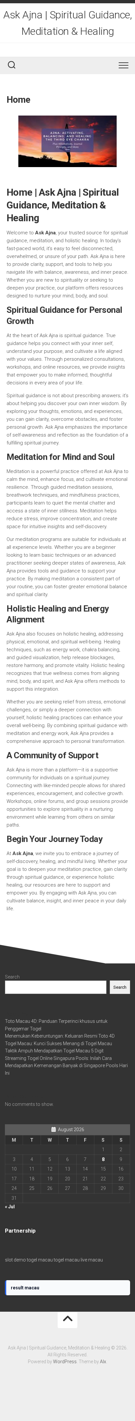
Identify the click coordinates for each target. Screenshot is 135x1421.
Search (12, 977)
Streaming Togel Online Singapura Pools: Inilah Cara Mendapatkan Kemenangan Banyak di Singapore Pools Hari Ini (66, 1066)
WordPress (65, 1361)
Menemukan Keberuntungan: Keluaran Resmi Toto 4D (60, 1036)
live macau (92, 1259)
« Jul (10, 1206)
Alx (103, 1361)
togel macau (40, 1259)
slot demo (15, 1259)
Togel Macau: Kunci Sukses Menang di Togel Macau (58, 1043)
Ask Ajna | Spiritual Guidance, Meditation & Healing (67, 23)
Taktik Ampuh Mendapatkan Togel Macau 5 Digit (54, 1050)
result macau (25, 1287)
